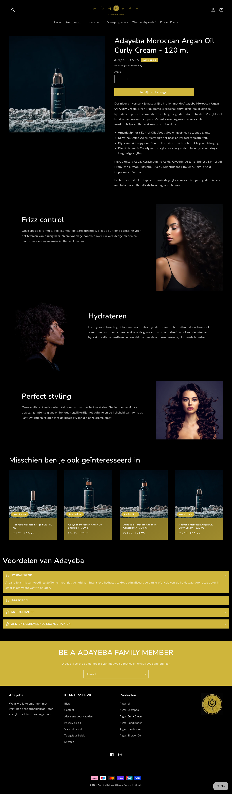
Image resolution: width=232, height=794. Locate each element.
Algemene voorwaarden (78, 716)
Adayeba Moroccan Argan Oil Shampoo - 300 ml (85, 526)
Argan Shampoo (129, 709)
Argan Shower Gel (131, 735)
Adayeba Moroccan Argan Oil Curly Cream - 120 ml (196, 526)
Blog (67, 703)
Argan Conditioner (131, 722)
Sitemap (69, 741)
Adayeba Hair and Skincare (110, 785)
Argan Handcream (131, 729)
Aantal (117, 71)
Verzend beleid (73, 729)
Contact (69, 709)
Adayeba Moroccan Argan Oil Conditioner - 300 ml (140, 526)
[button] (13, 10)
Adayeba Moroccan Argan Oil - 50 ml (33, 526)
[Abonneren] (144, 674)
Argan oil (125, 703)
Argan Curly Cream (131, 716)
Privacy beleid (72, 722)
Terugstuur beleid (74, 735)
